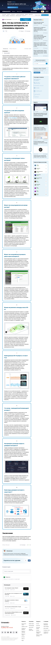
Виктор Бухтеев (39, 177)
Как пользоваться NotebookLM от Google (13, 606)
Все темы (4, 14)
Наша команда (46, 626)
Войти (47, 11)
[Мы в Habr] (11, 632)
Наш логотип (31, 627)
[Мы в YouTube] (8, 632)
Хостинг (37, 623)
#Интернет (15, 48)
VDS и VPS (38, 625)
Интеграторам (31, 625)
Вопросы (13, 11)
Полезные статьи (47, 630)
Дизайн (26, 14)
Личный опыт (12, 15)
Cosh (37, 190)
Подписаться (37, 72)
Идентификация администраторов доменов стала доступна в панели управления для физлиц (40, 114)
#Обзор (10, 48)
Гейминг (7, 15)
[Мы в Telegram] (2, 632)
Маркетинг (31, 14)
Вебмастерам (31, 623)
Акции (23, 640)
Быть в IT (24, 15)
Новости (8, 14)
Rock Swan (38, 184)
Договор (23, 636)
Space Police (38, 174)
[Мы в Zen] (16, 632)
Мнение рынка (18, 15)
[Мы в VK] (5, 632)
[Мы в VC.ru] (13, 632)
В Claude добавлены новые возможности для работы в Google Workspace (40, 142)
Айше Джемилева (40, 171)
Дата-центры (46, 628)
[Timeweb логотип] (10, 623)
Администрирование (20, 14)
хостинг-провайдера (12, 117)
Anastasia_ (38, 168)
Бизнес (3, 15)
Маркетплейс (19, 11)
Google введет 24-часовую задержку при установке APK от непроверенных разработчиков (40, 128)
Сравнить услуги (24, 626)
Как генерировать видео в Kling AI (11, 587)
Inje (37, 181)
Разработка (13, 14)
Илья (37, 187)
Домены (37, 630)
